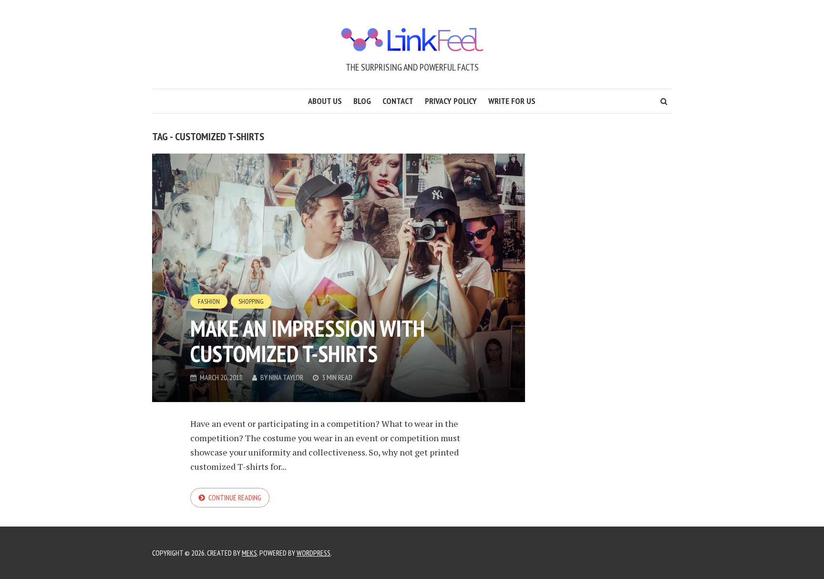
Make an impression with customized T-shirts (307, 340)
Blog (362, 100)
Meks (249, 553)
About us (325, 100)
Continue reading (234, 497)
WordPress (313, 553)
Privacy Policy (451, 100)
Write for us (512, 100)
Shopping (251, 301)
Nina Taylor (286, 377)
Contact (397, 100)
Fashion (209, 301)
